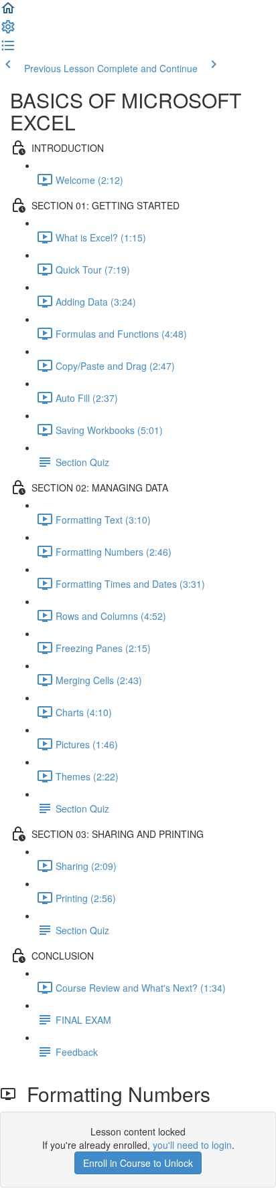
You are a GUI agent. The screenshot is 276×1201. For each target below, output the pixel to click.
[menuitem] (8, 30)
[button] (8, 12)
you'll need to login (192, 1145)
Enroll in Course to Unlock (138, 1163)
